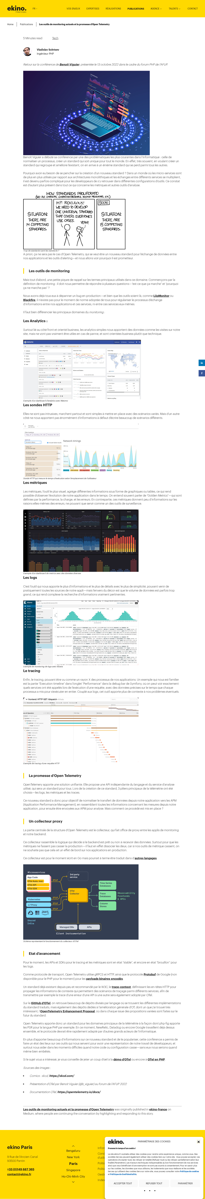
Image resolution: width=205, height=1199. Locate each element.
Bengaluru (73, 1151)
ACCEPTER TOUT (123, 1183)
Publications (135, 8)
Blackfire (29, 300)
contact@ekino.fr (19, 1174)
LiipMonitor (161, 296)
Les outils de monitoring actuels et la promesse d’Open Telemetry (68, 1109)
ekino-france (158, 1109)
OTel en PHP (156, 1059)
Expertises (92, 8)
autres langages (146, 858)
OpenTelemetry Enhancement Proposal (67, 1011)
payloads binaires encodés (104, 979)
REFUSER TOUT (154, 1183)
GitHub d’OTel (40, 1003)
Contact (193, 8)
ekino (17, 8)
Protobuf (150, 974)
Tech (55, 38)
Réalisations (113, 8)
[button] (198, 1141)
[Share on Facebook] (202, 373)
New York (73, 1157)
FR (34, 8)
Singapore (73, 1170)
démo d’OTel (122, 1059)
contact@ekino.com (21, 1178)
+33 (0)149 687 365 (20, 1169)
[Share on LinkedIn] (202, 363)
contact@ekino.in (19, 1182)
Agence (155, 8)
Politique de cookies (189, 1171)
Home (10, 24)
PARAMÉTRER (185, 1183)
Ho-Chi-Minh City (73, 1177)
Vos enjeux (73, 8)
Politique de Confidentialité (123, 1174)
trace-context (121, 987)
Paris (73, 1163)
